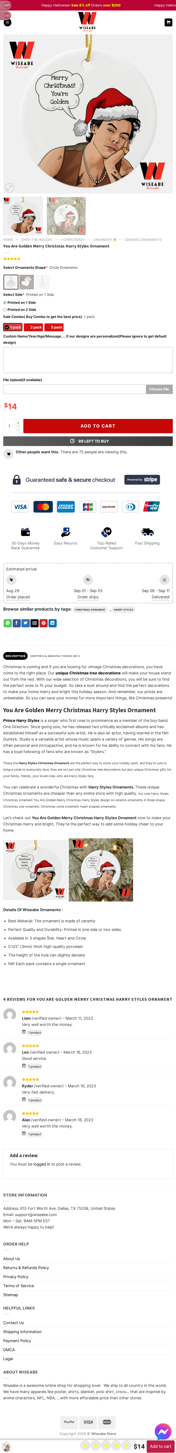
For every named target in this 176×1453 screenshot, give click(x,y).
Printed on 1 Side (22, 302)
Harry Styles (123, 609)
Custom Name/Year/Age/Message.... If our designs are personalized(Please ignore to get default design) (84, 339)
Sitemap (10, 1295)
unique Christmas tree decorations (88, 673)
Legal (8, 1359)
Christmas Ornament (90, 609)
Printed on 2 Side (22, 309)
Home (8, 240)
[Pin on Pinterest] (43, 623)
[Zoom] (9, 188)
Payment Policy (17, 1340)
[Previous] (12, 114)
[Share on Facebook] (17, 623)
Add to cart (98, 426)
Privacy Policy (15, 1276)
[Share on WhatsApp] (8, 623)
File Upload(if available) (22, 380)
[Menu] (7, 22)
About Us (11, 1258)
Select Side (13, 294)
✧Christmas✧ (73, 240)
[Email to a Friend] (34, 623)
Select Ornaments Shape (25, 267)
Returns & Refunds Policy (26, 1267)
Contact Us (13, 1322)
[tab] (15, 656)
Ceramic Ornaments (143, 240)
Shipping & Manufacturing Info (55, 656)
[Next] (164, 114)
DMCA (9, 1350)
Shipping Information (22, 1331)
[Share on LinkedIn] (53, 623)
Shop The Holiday (37, 240)
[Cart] (169, 22)
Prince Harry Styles (21, 720)
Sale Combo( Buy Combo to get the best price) (42, 317)
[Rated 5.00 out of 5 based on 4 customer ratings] (88, 258)
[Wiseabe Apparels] (88, 22)
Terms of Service (18, 1285)
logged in (41, 1164)
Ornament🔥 (105, 240)
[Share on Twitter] (25, 623)
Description (15, 656)
